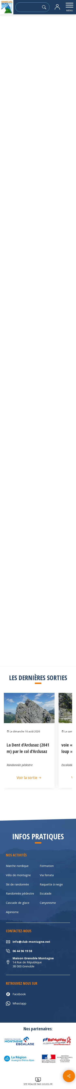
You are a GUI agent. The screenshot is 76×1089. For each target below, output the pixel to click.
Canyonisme (48, 903)
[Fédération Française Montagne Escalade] (19, 1041)
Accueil (8, 25)
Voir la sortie (27, 777)
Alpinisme (12, 912)
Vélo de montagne (18, 875)
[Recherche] (45, 7)
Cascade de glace (17, 903)
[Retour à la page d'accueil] (6, 7)
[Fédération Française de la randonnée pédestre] (57, 1041)
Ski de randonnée (17, 884)
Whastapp (19, 1003)
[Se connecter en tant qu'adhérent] (57, 7)
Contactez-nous (38, 313)
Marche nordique (17, 866)
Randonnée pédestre (20, 893)
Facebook (19, 994)
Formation (47, 866)
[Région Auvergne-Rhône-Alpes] (19, 1059)
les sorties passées (30, 25)
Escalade (45, 893)
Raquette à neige (51, 884)
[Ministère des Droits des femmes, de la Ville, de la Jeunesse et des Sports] (57, 1059)
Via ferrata (47, 875)
